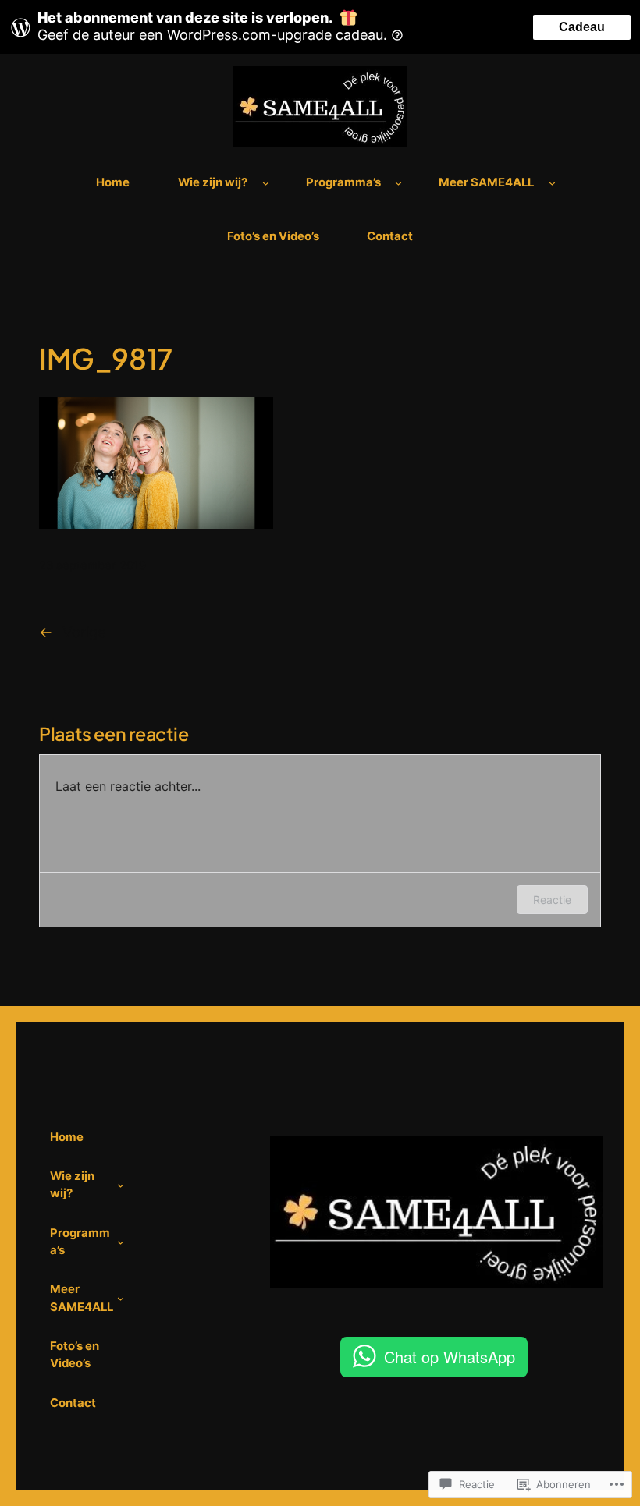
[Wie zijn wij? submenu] (265, 182)
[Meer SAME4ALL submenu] (552, 182)
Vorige (84, 631)
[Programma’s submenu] (398, 182)
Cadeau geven (582, 30)
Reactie (552, 899)
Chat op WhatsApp (449, 1356)
